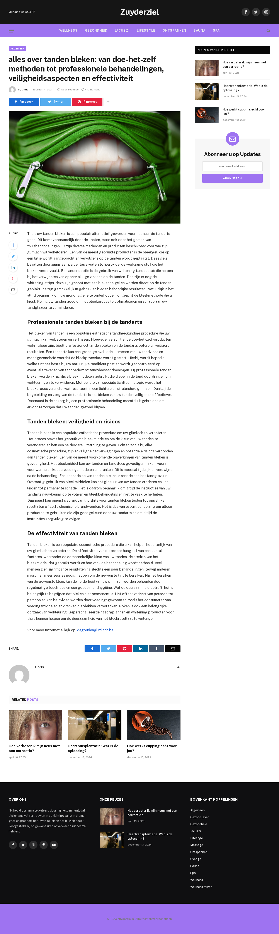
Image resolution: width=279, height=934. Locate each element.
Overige (195, 859)
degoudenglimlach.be (95, 630)
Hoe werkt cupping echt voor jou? (152, 748)
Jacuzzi (122, 30)
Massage (196, 845)
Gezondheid (96, 30)
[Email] (13, 289)
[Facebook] (13, 245)
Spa (216, 30)
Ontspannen (174, 30)
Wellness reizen (201, 887)
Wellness (68, 30)
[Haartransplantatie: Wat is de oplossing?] (94, 725)
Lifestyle (146, 30)
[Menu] (11, 31)
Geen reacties (70, 89)
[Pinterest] (13, 278)
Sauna (200, 30)
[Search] (268, 31)
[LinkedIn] (13, 267)
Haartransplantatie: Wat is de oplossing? (93, 748)
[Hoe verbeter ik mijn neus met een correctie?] (35, 725)
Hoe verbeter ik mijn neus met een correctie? (34, 748)
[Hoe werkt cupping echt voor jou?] (153, 725)
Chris (25, 89)
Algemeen (17, 48)
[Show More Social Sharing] (108, 102)
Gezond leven (199, 817)
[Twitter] (13, 256)
